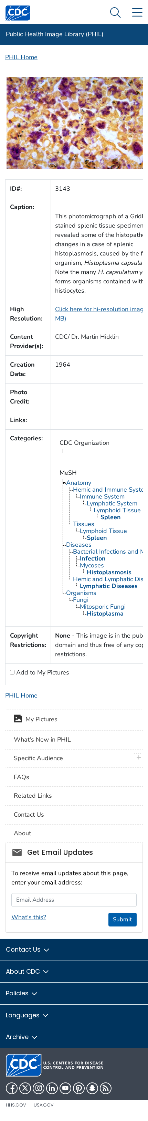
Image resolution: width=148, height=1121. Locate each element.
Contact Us (29, 814)
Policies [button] (18, 993)
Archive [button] (18, 1037)
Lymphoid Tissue (117, 510)
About (22, 833)
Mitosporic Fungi (103, 607)
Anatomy (78, 483)
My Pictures (39, 719)
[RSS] (106, 1088)
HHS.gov (16, 1105)
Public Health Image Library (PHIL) (55, 34)
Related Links (33, 796)
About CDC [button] (24, 971)
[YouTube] (65, 1088)
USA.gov (44, 1105)
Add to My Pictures (41, 672)
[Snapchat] (92, 1088)
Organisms (81, 593)
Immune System (102, 496)
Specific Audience (38, 758)
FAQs (21, 777)
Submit (122, 919)
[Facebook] (12, 1088)
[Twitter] (25, 1088)
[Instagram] (38, 1088)
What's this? (28, 917)
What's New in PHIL (42, 739)
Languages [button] (23, 1015)
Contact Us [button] (24, 949)
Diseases (79, 545)
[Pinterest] (79, 1088)
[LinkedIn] (52, 1088)
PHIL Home (21, 57)
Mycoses (92, 565)
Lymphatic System (112, 503)
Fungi (80, 600)
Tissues (83, 524)
